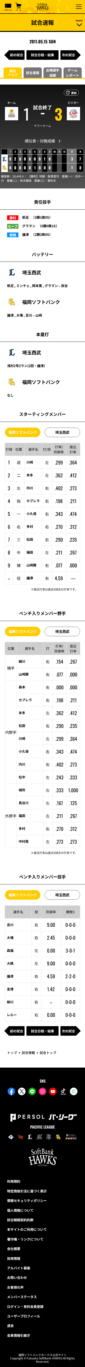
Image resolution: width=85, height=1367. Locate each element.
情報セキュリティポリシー (27, 1200)
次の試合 (68, 54)
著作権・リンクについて (25, 1239)
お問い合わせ (17, 1277)
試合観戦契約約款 (20, 1219)
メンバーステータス (22, 1296)
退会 (10, 1325)
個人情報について (20, 1210)
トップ (12, 1052)
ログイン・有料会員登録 (25, 1306)
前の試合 (16, 54)
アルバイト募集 (18, 1268)
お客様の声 (15, 1287)
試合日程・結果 (42, 54)
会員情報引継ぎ (18, 1335)
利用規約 (13, 1181)
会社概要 (13, 1248)
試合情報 (28, 1052)
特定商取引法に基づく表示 (27, 1191)
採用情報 (13, 1258)
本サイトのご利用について (27, 1229)
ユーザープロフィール (23, 1316)
